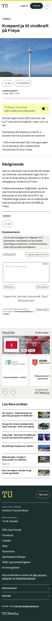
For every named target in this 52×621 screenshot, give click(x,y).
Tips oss (43, 494)
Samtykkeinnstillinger (14, 557)
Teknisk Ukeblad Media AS (26, 606)
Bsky (5, 546)
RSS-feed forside (11, 530)
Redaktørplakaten (26, 578)
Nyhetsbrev (8, 551)
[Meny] (47, 6)
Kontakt (6, 596)
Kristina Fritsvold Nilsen (15, 510)
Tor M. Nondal (10, 521)
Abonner (36, 6)
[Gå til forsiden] (5, 6)
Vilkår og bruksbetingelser (16, 562)
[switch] (45, 108)
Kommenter (25, 83)
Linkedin (6, 540)
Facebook (7, 535)
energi (6, 19)
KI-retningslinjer (10, 567)
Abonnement (9, 588)
